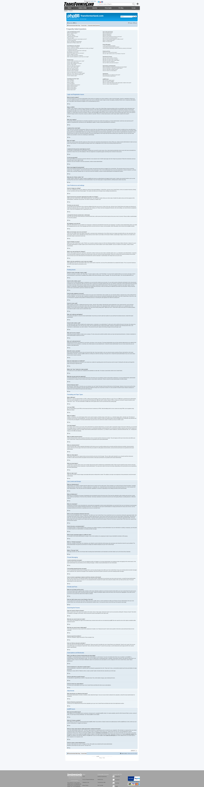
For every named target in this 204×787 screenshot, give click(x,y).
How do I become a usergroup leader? (110, 37)
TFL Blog (120, 8)
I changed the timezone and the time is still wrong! (76, 50)
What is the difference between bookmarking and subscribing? (115, 66)
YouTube (117, 783)
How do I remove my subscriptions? (110, 70)
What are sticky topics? (71, 87)
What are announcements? (72, 86)
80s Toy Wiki (100, 785)
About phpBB (89, 714)
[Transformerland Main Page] (73, 15)
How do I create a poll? (71, 64)
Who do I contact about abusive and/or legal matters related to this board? (117, 82)
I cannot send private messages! (109, 45)
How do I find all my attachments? (109, 76)
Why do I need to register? (72, 32)
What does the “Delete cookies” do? (74, 42)
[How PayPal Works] (134, 778)
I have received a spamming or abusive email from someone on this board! (117, 48)
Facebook (117, 779)
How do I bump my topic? (72, 75)
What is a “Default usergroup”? (109, 40)
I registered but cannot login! (72, 36)
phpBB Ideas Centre (125, 721)
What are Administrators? (107, 32)
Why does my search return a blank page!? (111, 60)
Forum (133, 8)
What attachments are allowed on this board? (111, 74)
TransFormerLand (74, 775)
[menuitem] (74, 23)
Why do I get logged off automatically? (74, 41)
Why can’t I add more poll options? (73, 65)
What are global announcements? (73, 84)
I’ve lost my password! (71, 40)
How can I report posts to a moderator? (74, 72)
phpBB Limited (103, 713)
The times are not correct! (72, 49)
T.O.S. (83, 776)
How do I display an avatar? (72, 54)
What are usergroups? (107, 35)
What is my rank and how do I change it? (75, 55)
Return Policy (85, 785)
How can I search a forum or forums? (110, 57)
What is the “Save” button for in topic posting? (76, 73)
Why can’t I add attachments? (73, 69)
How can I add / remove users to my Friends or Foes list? (114, 53)
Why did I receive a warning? (72, 70)
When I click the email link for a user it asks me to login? (78, 56)
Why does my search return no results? (110, 59)
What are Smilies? (70, 82)
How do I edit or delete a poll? (72, 67)
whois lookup (86, 731)
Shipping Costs (85, 782)
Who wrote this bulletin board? (108, 80)
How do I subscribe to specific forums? (110, 69)
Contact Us (117, 776)
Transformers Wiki (101, 782)
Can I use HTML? (70, 81)
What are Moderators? (107, 34)
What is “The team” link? (107, 41)
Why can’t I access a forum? (72, 68)
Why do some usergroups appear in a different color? (113, 39)
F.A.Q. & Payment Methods (88, 779)
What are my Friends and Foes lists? (110, 52)
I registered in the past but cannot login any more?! (77, 39)
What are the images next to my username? (75, 53)
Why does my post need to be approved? (75, 74)
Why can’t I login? (70, 37)
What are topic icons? (71, 89)
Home (66, 10)
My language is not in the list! (72, 51)
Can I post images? (71, 83)
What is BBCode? (70, 79)
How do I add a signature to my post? (74, 63)
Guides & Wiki (82, 8)
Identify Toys (100, 779)
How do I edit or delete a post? (73, 62)
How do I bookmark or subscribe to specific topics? (113, 68)
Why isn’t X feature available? (108, 81)
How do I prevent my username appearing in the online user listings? (80, 48)
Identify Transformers (102, 776)
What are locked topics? (71, 88)
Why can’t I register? (71, 35)
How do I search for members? (109, 61)
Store (69, 8)
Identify (94, 8)
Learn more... (94, 1)
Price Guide (108, 8)
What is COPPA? (70, 34)
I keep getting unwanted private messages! (111, 46)
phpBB (128, 226)
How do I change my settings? (73, 46)
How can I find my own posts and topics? (111, 62)
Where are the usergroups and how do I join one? (112, 36)
